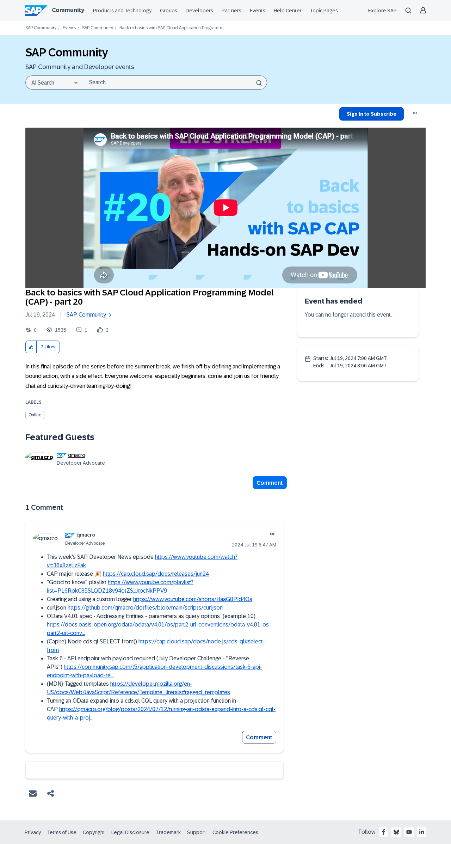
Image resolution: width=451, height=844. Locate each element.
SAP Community (40, 28)
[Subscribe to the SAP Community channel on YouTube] (409, 832)
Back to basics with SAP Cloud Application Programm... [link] (171, 28)
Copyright (94, 832)
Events (257, 10)
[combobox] (174, 82)
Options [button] (415, 115)
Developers (199, 10)
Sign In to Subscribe (371, 114)
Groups (168, 10)
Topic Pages (324, 10)
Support (196, 832)
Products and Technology (122, 10)
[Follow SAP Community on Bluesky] (396, 832)
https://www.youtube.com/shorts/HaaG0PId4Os (192, 599)
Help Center (288, 10)
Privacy (33, 832)
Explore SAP (382, 10)
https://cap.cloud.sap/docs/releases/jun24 (156, 574)
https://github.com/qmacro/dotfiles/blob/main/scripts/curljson (145, 608)
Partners (231, 10)
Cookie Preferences (235, 832)
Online (35, 414)
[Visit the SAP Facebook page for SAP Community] (384, 832)
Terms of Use (61, 832)
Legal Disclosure (130, 832)
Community (68, 10)
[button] (31, 347)
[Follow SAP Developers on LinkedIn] (422, 832)
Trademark (168, 832)
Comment (270, 483)
